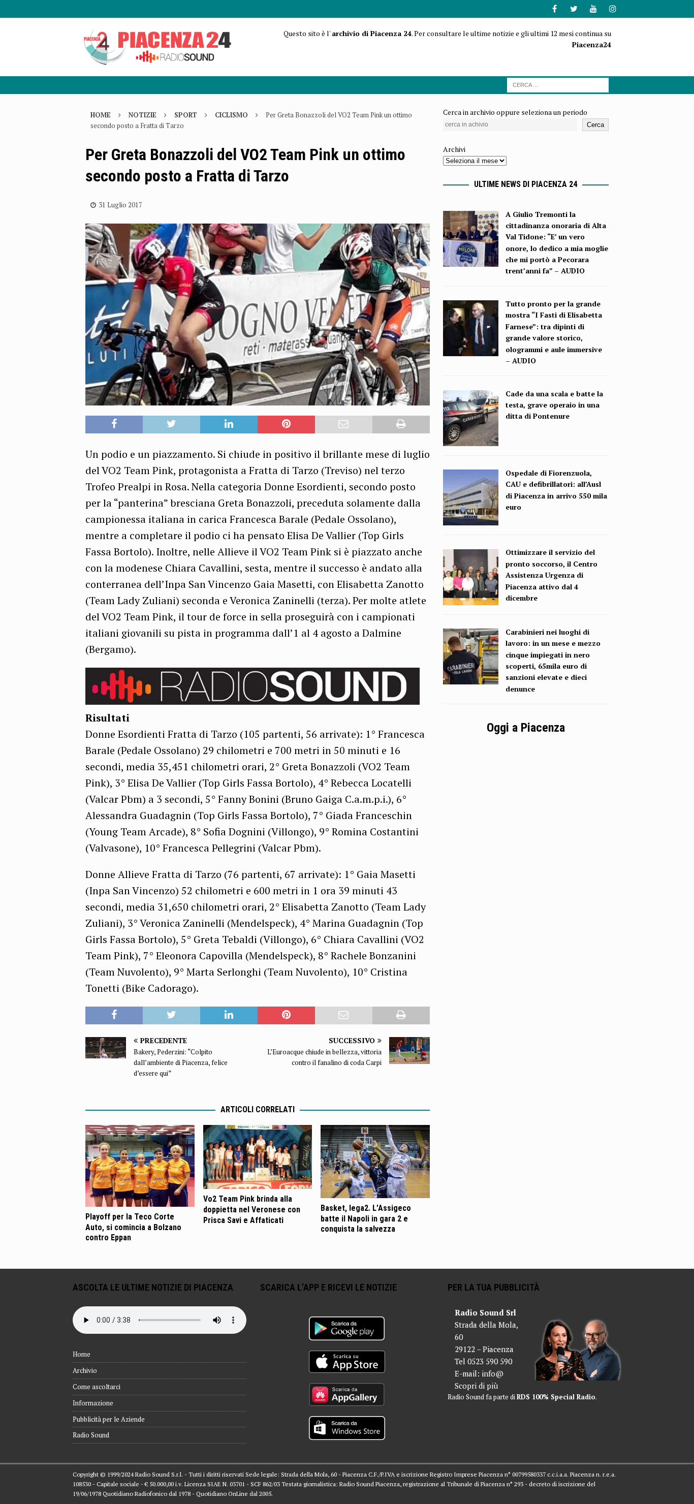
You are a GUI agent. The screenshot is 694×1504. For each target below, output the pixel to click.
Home (81, 1354)
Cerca (595, 125)
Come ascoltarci (96, 1386)
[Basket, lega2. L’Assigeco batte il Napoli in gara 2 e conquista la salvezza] (375, 1161)
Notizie (142, 114)
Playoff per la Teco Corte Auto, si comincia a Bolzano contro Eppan (133, 1227)
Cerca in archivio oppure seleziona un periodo (515, 112)
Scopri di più (476, 1386)
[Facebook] (554, 9)
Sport (185, 114)
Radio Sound (91, 1434)
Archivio (85, 1370)
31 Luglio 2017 (120, 204)
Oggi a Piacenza (526, 727)
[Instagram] (612, 9)
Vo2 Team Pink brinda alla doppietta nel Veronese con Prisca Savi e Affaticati (251, 1209)
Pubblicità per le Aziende (109, 1419)
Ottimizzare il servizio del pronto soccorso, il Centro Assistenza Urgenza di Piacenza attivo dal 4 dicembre (551, 575)
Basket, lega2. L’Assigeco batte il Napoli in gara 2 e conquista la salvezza (366, 1218)
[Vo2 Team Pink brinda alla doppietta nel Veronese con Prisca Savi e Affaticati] (257, 1157)
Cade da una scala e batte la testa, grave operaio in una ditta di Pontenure (554, 405)
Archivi (454, 149)
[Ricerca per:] (558, 84)
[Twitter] (574, 9)
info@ (492, 1373)
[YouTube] (593, 9)
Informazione (93, 1402)
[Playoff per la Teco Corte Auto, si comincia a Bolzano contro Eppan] (140, 1165)
